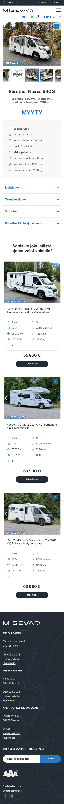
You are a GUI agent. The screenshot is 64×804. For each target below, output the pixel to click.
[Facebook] (28, 16)
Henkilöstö (9, 663)
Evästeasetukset (12, 790)
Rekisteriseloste (12, 786)
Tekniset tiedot (15, 199)
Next (58, 44)
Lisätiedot (12, 187)
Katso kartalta (11, 659)
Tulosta (46, 16)
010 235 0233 (11, 654)
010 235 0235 (11, 691)
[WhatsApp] (32, 16)
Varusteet (12, 211)
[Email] (37, 16)
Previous (6, 44)
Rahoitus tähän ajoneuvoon (23, 223)
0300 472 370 (11, 729)
